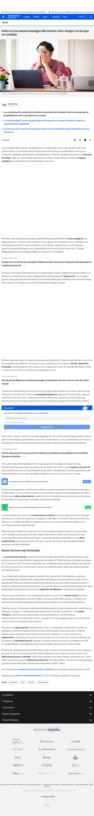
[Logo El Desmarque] (47, 749)
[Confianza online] (47, 807)
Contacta (47, 786)
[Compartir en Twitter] (80, 140)
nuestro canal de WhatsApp (27, 675)
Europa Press (13, 104)
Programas (7, 701)
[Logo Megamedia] (48, 796)
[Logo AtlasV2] (18, 773)
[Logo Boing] (18, 757)
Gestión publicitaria (81, 784)
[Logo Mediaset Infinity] (18, 741)
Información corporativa (17, 784)
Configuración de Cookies (50, 784)
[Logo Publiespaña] (47, 773)
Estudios (31, 682)
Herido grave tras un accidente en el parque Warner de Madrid (24, 12)
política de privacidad (18, 422)
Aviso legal (3, 784)
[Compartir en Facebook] (90, 140)
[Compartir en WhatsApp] (75, 140)
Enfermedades (43, 682)
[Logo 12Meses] (76, 765)
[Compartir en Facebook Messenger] (85, 140)
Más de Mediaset (10, 719)
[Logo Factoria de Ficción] (76, 749)
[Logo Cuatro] (76, 741)
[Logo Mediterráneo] (76, 773)
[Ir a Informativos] (13, 17)
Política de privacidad (33, 784)
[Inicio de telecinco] (3, 17)
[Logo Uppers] (18, 765)
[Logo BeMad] (76, 757)
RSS (91, 784)
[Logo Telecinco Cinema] (47, 765)
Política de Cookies (67, 784)
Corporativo (8, 707)
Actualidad (13, 682)
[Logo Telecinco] (47, 741)
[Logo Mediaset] (47, 731)
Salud (5, 22)
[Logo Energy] (47, 757)
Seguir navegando (11, 713)
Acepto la (15, 422)
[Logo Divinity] (18, 749)
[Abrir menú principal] (90, 17)
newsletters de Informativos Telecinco (36, 669)
